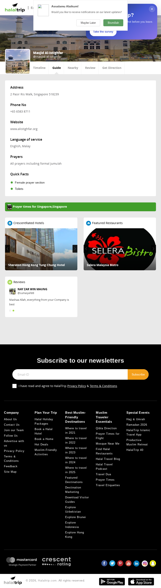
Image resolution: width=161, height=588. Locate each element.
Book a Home (44, 439)
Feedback (11, 466)
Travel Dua (103, 474)
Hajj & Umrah (135, 419)
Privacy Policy (76, 386)
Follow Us (11, 435)
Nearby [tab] (73, 68)
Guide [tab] (56, 68)
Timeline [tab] (39, 68)
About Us (10, 419)
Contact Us (12, 424)
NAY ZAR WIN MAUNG (32, 289)
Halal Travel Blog (108, 459)
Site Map (10, 471)
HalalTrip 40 (134, 450)
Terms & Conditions (103, 386)
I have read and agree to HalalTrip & (68, 386)
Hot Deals (41, 444)
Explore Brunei (75, 517)
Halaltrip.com (47, 580)
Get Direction (111, 68)
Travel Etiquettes (108, 485)
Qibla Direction (106, 428)
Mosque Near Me (107, 443)
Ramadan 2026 (136, 424)
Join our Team (14, 430)
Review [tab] (90, 68)
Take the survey (103, 31)
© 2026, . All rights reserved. (55, 580)
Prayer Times (105, 479)
